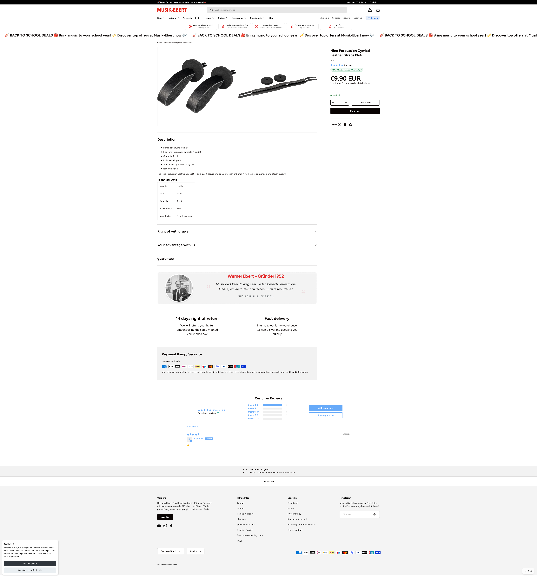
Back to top (268, 481)
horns (208, 18)
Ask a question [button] (326, 415)
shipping (324, 17)
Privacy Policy (294, 513)
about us (358, 17)
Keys (159, 18)
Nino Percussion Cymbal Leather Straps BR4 (180, 43)
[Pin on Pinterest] (350, 125)
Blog (271, 18)
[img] (193, 434)
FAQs (239, 540)
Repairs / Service (245, 530)
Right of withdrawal (297, 519)
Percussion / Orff (190, 18)
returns (346, 17)
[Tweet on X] (339, 125)
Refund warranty (245, 513)
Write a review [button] (326, 408)
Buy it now (355, 111)
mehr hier (165, 517)
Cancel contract (295, 530)
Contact (336, 17)
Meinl (332, 60)
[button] (378, 10)
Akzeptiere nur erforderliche (30, 570)
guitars (172, 18)
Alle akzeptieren (30, 563)
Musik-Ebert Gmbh (170, 565)
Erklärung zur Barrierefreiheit (301, 524)
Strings (221, 18)
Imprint (291, 508)
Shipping (345, 83)
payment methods (246, 524)
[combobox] (277, 10)
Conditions (293, 503)
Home (159, 43)
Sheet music (256, 18)
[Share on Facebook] (345, 125)
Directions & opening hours (250, 535)
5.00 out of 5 (218, 410)
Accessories (237, 18)
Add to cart (366, 102)
